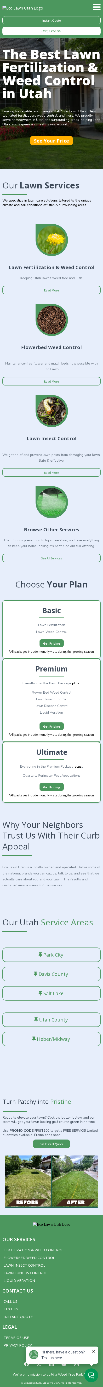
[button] (97, 8)
